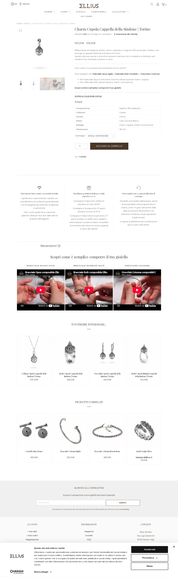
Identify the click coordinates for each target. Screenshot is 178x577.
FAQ (89, 539)
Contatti (89, 535)
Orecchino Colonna (150, 74)
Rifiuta (150, 566)
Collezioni (119, 12)
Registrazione (32, 539)
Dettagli (80, 135)
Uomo (64, 12)
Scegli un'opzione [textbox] (98, 136)
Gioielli (81, 12)
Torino (82, 157)
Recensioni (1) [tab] (50, 246)
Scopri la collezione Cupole (88, 96)
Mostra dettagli (41, 572)
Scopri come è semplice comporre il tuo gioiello (98, 88)
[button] (20, 30)
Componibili (99, 12)
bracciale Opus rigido (102, 74)
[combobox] (101, 136)
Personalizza (148, 558)
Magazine (89, 531)
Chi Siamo (87, 16)
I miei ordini (32, 535)
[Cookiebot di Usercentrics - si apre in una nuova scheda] (16, 572)
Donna (48, 12)
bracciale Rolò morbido (126, 74)
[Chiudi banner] (174, 547)
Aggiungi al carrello (109, 146)
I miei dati (32, 531)
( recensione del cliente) (125, 34)
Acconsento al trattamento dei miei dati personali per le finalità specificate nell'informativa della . (91, 509)
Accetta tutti (149, 549)
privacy (126, 509)
